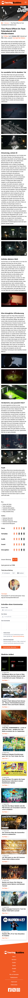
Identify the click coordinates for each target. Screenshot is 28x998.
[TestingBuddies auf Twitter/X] (14, 990)
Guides (14, 962)
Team (14, 971)
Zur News (5, 680)
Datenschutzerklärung (18, 636)
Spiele (14, 965)
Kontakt (14, 968)
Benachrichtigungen (14, 641)
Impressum (14, 981)
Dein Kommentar (5, 620)
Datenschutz (13, 634)
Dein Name (4, 614)
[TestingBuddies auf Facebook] (10, 990)
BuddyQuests (14, 977)
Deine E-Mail (4, 607)
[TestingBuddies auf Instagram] (18, 990)
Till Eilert (6, 36)
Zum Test (5, 758)
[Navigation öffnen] (25, 2)
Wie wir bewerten (14, 974)
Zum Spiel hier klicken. (19, 38)
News (14, 956)
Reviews (6, 23)
